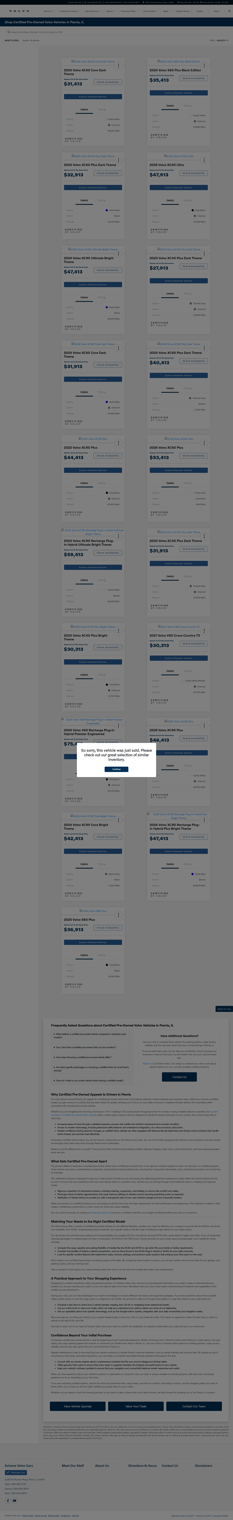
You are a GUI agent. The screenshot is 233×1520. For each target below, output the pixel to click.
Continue (116, 769)
